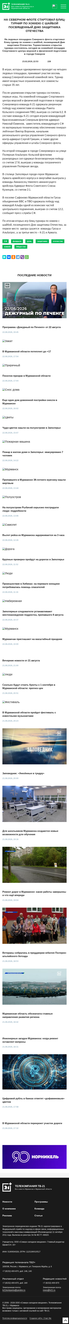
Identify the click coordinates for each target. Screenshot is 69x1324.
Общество (21, 247)
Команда (39, 1208)
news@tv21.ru (49, 1290)
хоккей (7, 247)
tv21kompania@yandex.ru (13, 1290)
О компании (9, 1208)
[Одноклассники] (13, 257)
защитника (42, 241)
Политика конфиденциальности (14, 1318)
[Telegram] (18, 257)
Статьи (38, 1215)
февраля (17, 241)
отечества (58, 241)
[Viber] (22, 257)
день (29, 241)
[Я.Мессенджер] (4, 257)
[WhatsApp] (27, 257)
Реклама (7, 1215)
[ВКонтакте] (9, 257)
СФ (5, 241)
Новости (7, 1201)
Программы (41, 1201)
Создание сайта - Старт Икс (40, 1318)
